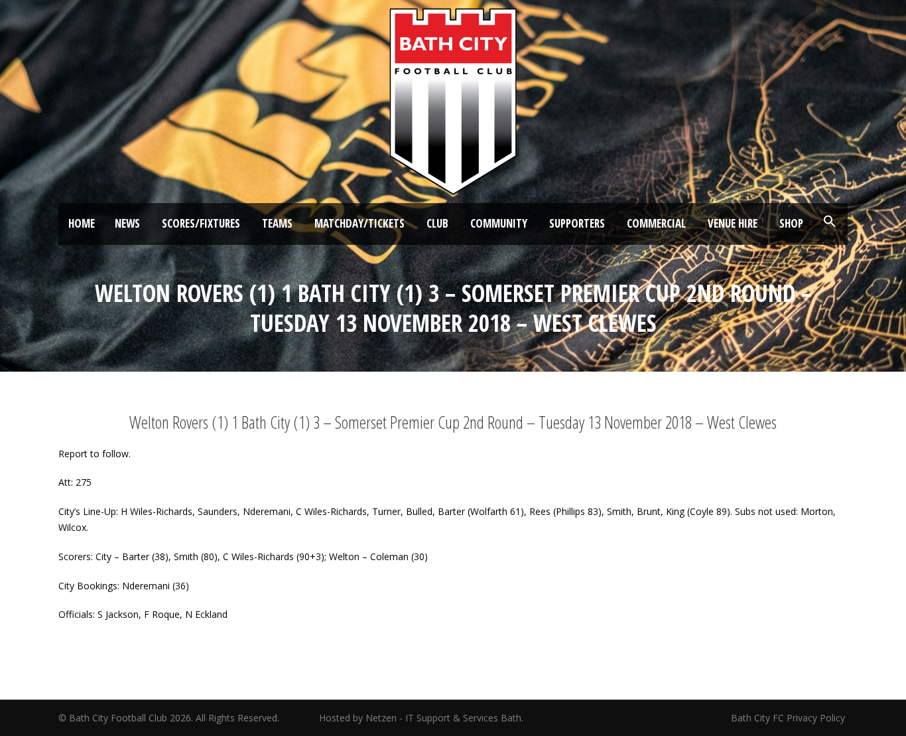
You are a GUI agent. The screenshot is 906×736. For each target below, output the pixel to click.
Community (498, 223)
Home (81, 223)
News (127, 223)
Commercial (656, 223)
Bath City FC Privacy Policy (789, 717)
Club (437, 223)
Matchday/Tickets (359, 223)
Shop (791, 223)
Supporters (577, 223)
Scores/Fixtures (201, 223)
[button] (829, 221)
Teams (277, 223)
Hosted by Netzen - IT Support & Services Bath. (421, 717)
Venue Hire (732, 223)
